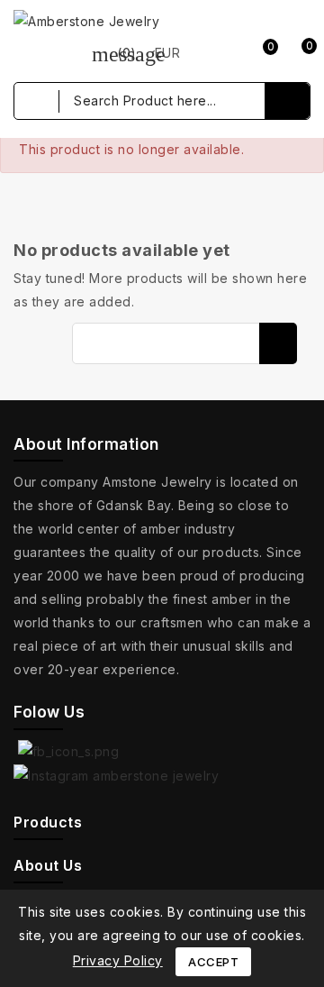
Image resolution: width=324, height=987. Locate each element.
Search (278, 343)
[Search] (287, 101)
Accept (213, 962)
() (114, 52)
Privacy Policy (118, 960)
